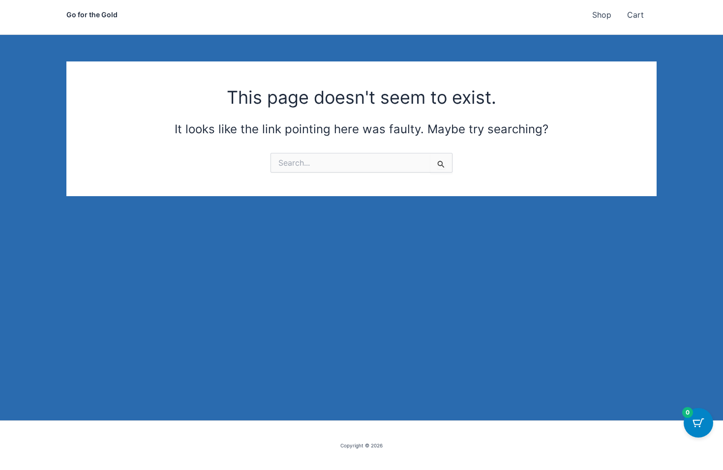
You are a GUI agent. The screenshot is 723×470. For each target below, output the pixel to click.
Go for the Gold (92, 14)
